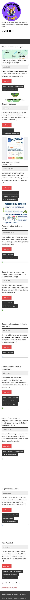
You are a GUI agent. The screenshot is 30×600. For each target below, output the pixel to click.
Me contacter (15, 594)
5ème (4, 193)
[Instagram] (13, 31)
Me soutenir (23, 594)
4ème (4, 86)
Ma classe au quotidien (16, 571)
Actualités (10, 86)
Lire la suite (6, 81)
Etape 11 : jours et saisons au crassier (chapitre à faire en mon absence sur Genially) (14, 274)
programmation (19, 86)
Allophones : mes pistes (10, 489)
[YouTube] (7, 31)
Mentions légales (6, 594)
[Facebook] (10, 31)
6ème (4, 130)
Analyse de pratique (8, 518)
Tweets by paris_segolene (9, 587)
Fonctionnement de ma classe (11, 133)
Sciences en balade (9, 104)
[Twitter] (5, 31)
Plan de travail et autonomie (10, 400)
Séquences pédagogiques (9, 89)
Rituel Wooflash (7, 543)
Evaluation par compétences (10, 196)
